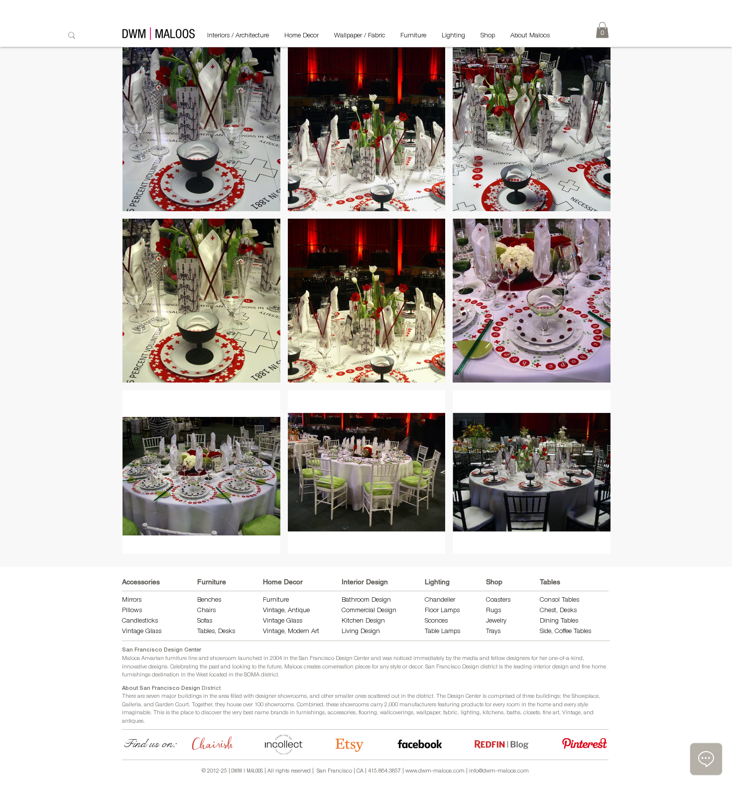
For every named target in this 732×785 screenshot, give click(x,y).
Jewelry (496, 621)
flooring (368, 713)
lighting (470, 713)
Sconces (436, 621)
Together (202, 705)
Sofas (204, 621)
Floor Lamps (442, 611)
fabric (450, 713)
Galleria (131, 705)
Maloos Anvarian (143, 658)
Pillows (132, 611)
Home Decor (283, 582)
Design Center (465, 696)
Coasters (498, 600)
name (261, 713)
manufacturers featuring (429, 705)
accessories (342, 713)
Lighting (437, 582)
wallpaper (428, 713)
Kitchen (354, 621)
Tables (550, 582)
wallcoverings (396, 713)
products (472, 705)
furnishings (310, 713)
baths (513, 713)
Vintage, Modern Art (291, 632)
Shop (494, 582)
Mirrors (131, 600)
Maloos (293, 667)
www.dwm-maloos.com (435, 771)
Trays (493, 632)
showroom (223, 658)
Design (375, 621)
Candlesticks (140, 621)
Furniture (211, 582)
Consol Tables (559, 600)
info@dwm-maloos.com (499, 771)
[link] (602, 30)
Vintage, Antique (286, 611)
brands (279, 713)
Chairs (206, 611)
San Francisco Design (452, 667)
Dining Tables (559, 621)
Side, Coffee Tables (566, 632)
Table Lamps (442, 632)
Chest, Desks (558, 611)
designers (518, 658)
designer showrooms (281, 696)
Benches (209, 600)
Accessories (141, 582)
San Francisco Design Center (161, 650)
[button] (201, 129)
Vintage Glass (141, 632)
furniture (176, 658)
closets (531, 713)
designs (157, 667)
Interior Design (365, 582)
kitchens (493, 713)
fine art (551, 713)
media (470, 658)
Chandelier (440, 600)
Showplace (585, 696)
